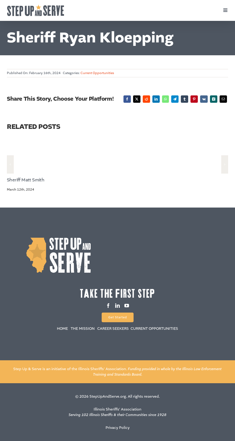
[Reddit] (146, 99)
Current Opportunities (97, 73)
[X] (137, 99)
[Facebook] (127, 99)
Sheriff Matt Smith (25, 180)
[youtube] (126, 305)
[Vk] (204, 99)
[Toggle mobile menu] (225, 10)
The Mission (83, 328)
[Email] (223, 99)
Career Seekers (113, 328)
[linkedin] (117, 305)
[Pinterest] (194, 99)
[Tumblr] (184, 99)
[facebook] (108, 305)
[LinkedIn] (156, 99)
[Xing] (213, 99)
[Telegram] (175, 99)
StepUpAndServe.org (108, 396)
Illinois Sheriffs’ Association (117, 409)
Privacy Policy (118, 427)
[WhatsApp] (165, 99)
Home (62, 328)
